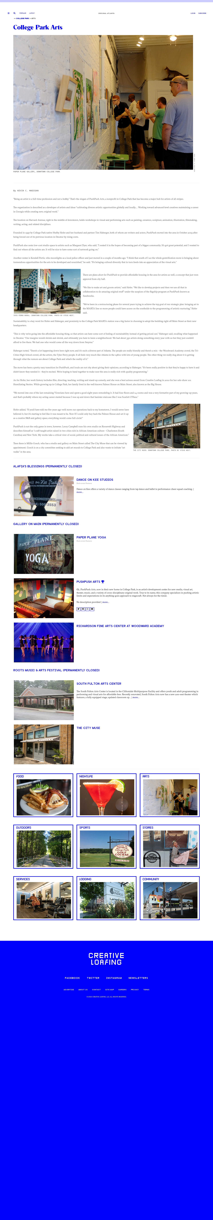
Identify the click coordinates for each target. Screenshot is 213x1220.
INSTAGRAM (114, 978)
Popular (23, 13)
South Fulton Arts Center (99, 683)
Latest (32, 13)
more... (80, 492)
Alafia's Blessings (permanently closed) (47, 466)
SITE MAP (109, 990)
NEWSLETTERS (138, 978)
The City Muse (88, 728)
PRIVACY (135, 990)
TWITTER (93, 978)
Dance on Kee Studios (95, 480)
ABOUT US (83, 990)
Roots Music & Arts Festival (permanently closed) (56, 670)
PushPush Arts (89, 582)
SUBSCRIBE (202, 13)
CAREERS (122, 990)
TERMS (146, 990)
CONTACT (96, 990)
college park (22, 18)
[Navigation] (8, 13)
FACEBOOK (72, 978)
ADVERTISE (69, 990)
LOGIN (193, 13)
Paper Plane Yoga (91, 537)
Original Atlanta (106, 13)
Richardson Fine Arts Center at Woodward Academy (120, 626)
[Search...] (14, 13)
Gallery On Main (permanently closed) (46, 524)
